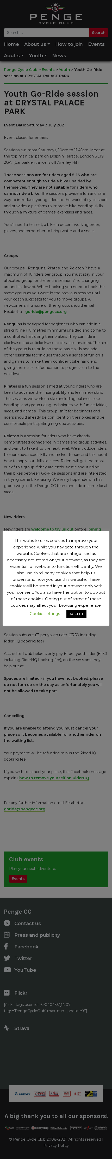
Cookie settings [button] (45, 613)
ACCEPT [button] (76, 614)
